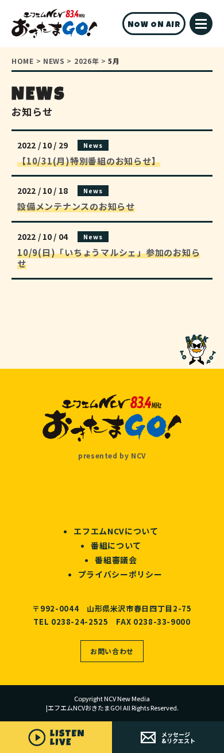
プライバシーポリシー (120, 574)
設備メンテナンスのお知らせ (76, 206)
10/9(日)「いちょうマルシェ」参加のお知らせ (108, 258)
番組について (116, 545)
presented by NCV (112, 455)
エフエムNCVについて (116, 531)
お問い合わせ (112, 651)
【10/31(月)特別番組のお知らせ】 (88, 161)
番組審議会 (116, 559)
